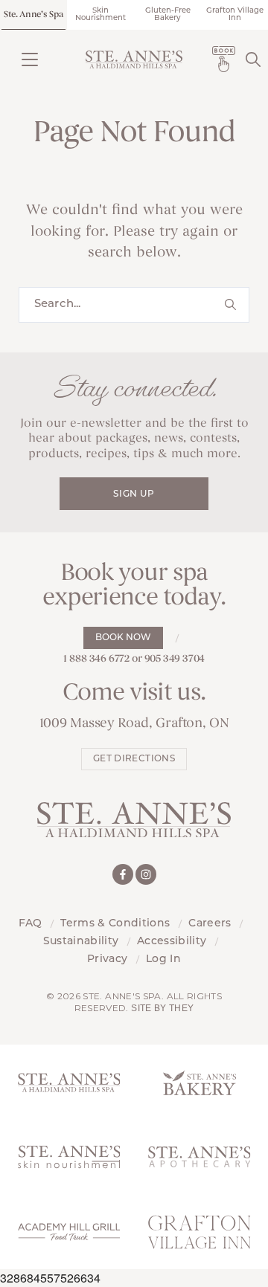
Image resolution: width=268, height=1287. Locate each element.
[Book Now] (223, 59)
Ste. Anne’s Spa (33, 14)
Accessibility (171, 941)
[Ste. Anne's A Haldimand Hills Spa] (69, 1082)
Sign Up (133, 494)
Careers (209, 923)
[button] (30, 59)
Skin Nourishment (100, 14)
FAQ (30, 923)
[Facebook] (122, 874)
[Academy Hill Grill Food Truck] (69, 1231)
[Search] (253, 59)
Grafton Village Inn (235, 14)
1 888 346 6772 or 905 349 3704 (133, 659)
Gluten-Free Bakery (168, 14)
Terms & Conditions (115, 923)
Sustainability (80, 941)
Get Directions (134, 759)
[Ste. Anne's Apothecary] (199, 1157)
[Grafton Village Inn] (199, 1231)
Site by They (162, 1008)
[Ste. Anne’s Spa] (134, 59)
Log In (163, 959)
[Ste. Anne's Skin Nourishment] (69, 1157)
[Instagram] (145, 874)
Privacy (107, 959)
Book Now (123, 637)
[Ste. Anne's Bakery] (199, 1082)
